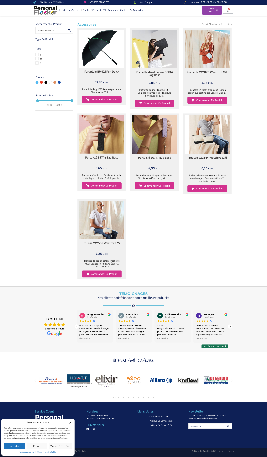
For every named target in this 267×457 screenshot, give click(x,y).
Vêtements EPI (99, 10)
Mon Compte (146, 2)
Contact (124, 10)
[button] (70, 422)
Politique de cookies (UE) (160, 425)
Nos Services (74, 10)
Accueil (62, 10)
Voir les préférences (60, 446)
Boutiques (113, 10)
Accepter (14, 446)
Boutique (214, 24)
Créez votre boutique (158, 416)
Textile (86, 10)
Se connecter (136, 10)
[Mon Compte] (135, 2)
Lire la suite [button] (84, 338)
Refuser (37, 446)
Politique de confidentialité (45, 452)
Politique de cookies (26, 452)
